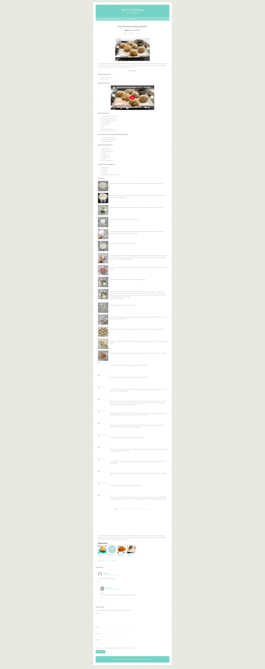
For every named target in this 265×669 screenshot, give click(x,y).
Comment (98, 613)
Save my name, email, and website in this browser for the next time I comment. (115, 648)
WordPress (147, 659)
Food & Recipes (113, 560)
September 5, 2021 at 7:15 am (110, 574)
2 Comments (138, 33)
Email (97, 633)
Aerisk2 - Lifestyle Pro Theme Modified (128, 659)
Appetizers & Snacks (106, 560)
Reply (99, 581)
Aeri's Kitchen (132, 9)
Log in (151, 659)
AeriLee (107, 587)
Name (97, 627)
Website (98, 640)
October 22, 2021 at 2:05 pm (112, 589)
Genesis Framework (140, 659)
